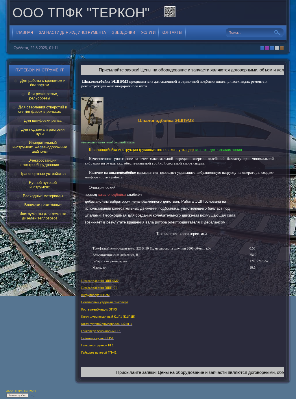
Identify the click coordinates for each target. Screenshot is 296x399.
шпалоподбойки (112, 194)
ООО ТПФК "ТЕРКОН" (80, 12)
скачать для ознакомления (218, 149)
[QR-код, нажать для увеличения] (169, 12)
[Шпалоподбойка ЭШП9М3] (92, 138)
